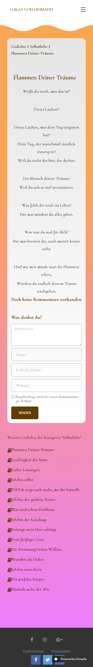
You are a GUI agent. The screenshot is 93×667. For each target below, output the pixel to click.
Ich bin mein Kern (26, 569)
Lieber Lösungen (25, 469)
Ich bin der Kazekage (29, 519)
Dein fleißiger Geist (27, 539)
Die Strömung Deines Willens (36, 549)
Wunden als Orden (27, 559)
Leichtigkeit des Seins (29, 459)
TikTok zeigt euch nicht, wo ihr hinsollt (45, 489)
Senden (25, 412)
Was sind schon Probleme (33, 509)
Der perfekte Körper (28, 579)
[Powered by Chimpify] (70, 659)
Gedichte (18, 46)
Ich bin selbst (22, 479)
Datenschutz (33, 651)
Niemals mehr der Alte (30, 589)
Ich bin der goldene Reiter (33, 499)
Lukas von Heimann (31, 9)
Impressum (60, 651)
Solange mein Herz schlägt (33, 529)
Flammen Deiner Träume (32, 449)
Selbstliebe (38, 46)
